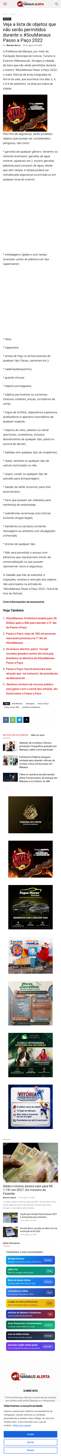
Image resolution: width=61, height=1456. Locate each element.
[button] (5, 4)
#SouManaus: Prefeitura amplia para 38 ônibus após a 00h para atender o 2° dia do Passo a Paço (31, 623)
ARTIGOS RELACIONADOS (15, 735)
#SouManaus (17, 703)
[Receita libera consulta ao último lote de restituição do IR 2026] (10, 1232)
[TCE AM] (30, 814)
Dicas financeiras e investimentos (25, 1323)
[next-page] (9, 789)
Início (5, 14)
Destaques (30, 703)
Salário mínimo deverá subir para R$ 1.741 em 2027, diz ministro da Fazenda (28, 1189)
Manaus (13, 14)
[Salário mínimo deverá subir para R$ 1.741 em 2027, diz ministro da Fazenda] (30, 1163)
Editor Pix (13, 1269)
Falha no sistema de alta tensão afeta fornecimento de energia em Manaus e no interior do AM (38, 778)
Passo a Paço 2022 (11, 707)
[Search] (57, 4)
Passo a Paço (43, 703)
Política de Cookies (21, 1425)
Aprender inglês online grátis (23, 1344)
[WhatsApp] (13, 720)
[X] (26, 720)
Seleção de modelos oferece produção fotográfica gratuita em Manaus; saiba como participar (38, 746)
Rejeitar (30, 1450)
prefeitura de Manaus (31, 707)
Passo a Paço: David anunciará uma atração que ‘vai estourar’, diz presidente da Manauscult (32, 673)
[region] (30, 1428)
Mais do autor (38, 735)
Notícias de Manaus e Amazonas (24, 1312)
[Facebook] (6, 720)
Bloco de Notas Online (19, 1280)
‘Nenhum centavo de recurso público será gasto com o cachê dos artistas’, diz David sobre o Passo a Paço (32, 689)
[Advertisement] (30, 216)
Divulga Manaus (16, 1258)
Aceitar (30, 1434)
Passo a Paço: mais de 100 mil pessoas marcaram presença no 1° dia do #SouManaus (31, 638)
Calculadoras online (18, 1291)
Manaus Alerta (13, 45)
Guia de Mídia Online (18, 1334)
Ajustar (30, 1442)
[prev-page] (5, 789)
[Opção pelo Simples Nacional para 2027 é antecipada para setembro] (10, 1218)
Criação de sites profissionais (23, 1301)
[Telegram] (20, 720)
